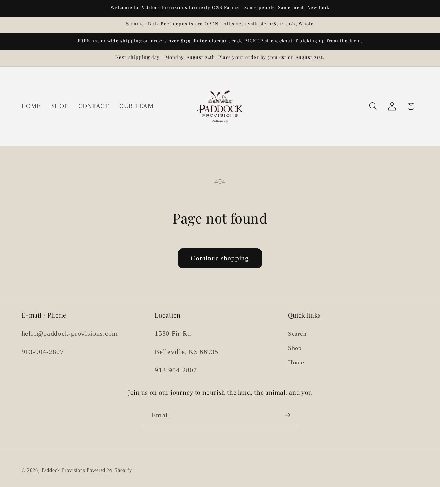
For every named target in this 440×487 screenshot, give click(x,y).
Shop (295, 348)
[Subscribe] (287, 415)
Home (296, 362)
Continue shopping (220, 258)
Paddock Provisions (63, 470)
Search (297, 333)
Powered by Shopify (109, 470)
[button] (373, 106)
